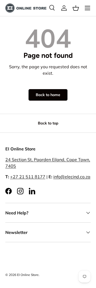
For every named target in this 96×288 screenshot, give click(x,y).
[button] (76, 8)
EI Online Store (28, 275)
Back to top (48, 123)
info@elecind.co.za (71, 176)
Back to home (48, 94)
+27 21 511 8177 (27, 176)
